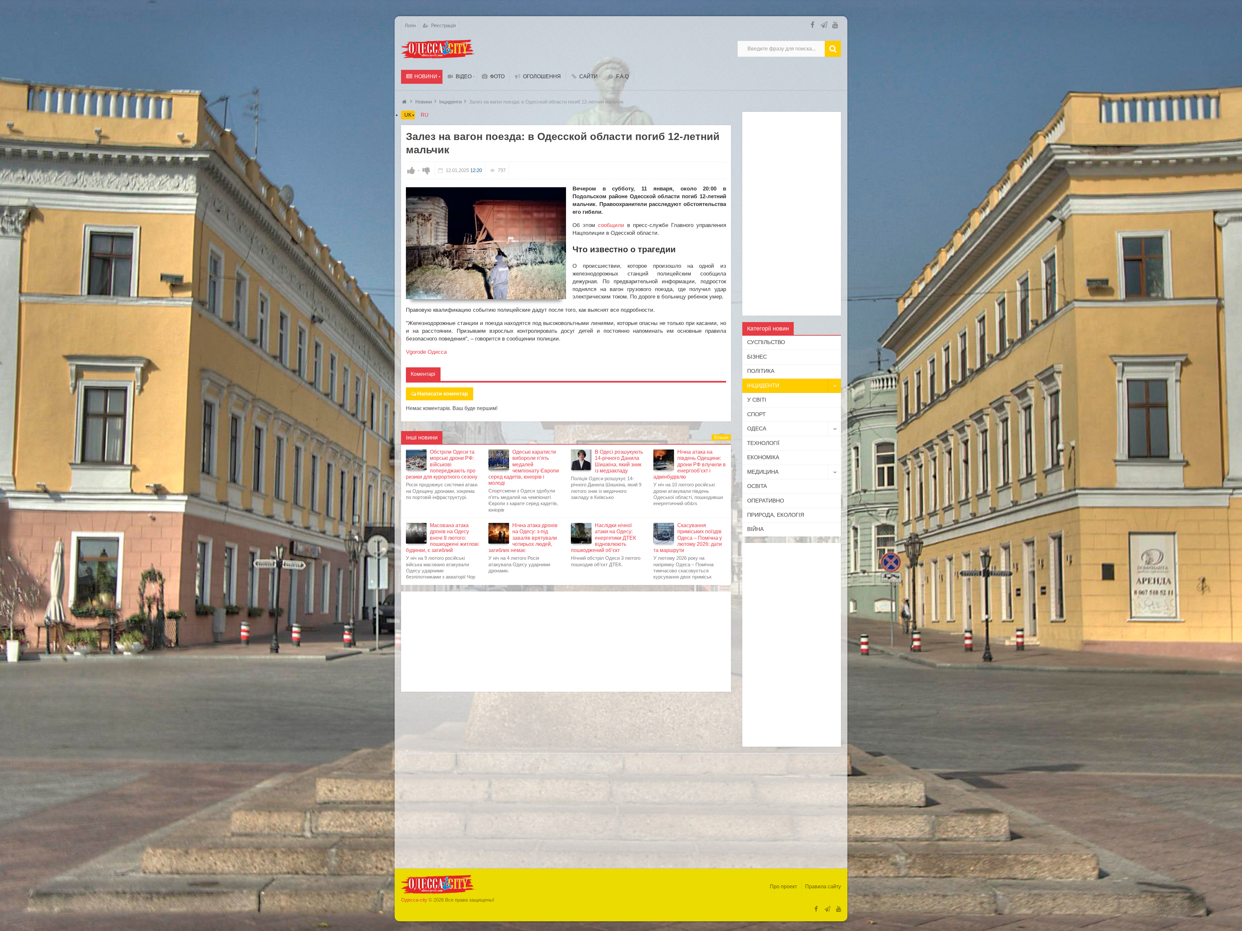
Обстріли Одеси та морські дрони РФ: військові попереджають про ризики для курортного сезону (441, 464)
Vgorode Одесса (426, 352)
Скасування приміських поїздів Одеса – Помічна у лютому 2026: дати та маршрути (687, 538)
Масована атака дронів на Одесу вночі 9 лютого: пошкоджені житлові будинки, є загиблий (442, 538)
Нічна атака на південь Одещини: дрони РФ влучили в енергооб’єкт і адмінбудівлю (689, 464)
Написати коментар (442, 393)
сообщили (611, 225)
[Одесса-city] (438, 49)
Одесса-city (414, 900)
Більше (721, 437)
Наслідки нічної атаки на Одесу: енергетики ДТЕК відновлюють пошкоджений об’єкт (603, 538)
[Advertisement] (566, 641)
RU (425, 115)
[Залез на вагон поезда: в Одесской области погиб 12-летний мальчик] (486, 243)
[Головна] (405, 101)
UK (408, 115)
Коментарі (423, 374)
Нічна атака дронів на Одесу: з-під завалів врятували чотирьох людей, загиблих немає (523, 538)
